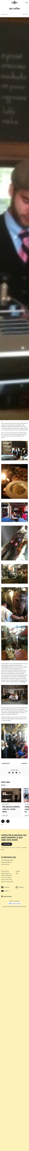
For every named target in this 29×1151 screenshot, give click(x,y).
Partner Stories (4, 14)
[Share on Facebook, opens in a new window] (9, 772)
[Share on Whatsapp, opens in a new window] (20, 772)
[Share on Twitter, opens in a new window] (13, 772)
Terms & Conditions (6, 877)
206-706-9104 (5, 864)
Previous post (6, 763)
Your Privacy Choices (16, 903)
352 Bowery (23, 681)
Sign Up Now (6, 844)
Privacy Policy (5, 871)
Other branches (8, 896)
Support (18, 871)
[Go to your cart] (2, 2)
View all (3, 785)
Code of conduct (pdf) (7, 881)
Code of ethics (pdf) (6, 879)
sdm (14, 906)
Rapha (6, 667)
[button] (26, 2)
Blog (17, 873)
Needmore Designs (21, 906)
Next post (24, 763)
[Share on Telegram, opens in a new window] (16, 772)
